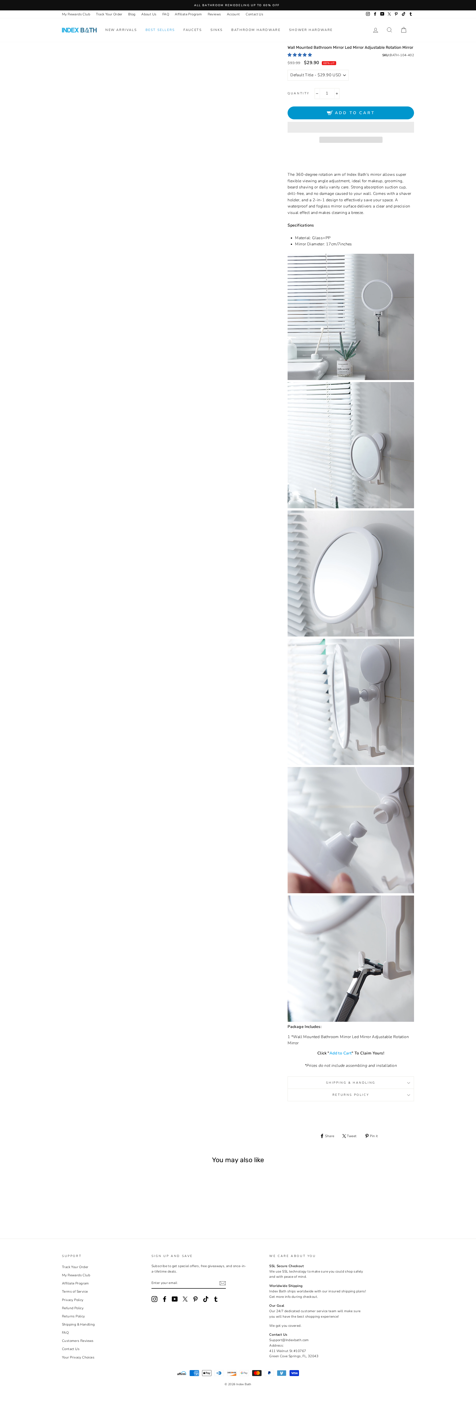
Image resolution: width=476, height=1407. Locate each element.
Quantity (299, 93)
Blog (132, 14)
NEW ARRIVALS (121, 30)
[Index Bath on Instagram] (154, 1299)
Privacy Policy (73, 1300)
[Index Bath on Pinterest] (195, 1299)
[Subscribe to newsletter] (222, 1283)
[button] (300, 55)
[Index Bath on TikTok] (206, 1299)
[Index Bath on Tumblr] (216, 1299)
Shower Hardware (311, 30)
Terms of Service (75, 1291)
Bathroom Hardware (255, 30)
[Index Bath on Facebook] (165, 1299)
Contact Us (254, 14)
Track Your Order (109, 14)
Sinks (216, 30)
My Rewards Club (76, 14)
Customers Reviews (78, 1340)
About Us (148, 14)
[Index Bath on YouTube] (175, 1299)
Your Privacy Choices (78, 1357)
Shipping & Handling (350, 1083)
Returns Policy (350, 1095)
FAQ (165, 14)
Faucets (192, 30)
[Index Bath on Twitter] (185, 1299)
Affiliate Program (188, 14)
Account (233, 14)
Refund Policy (73, 1308)
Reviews (214, 14)
